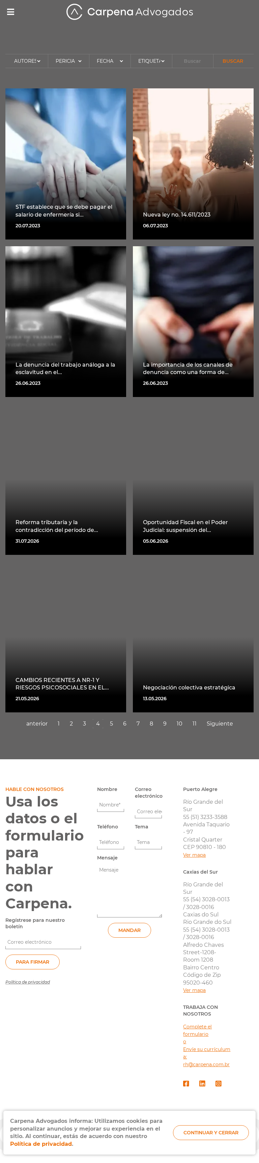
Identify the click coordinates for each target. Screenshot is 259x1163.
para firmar (32, 962)
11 (195, 723)
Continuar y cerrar (210, 1133)
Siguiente (220, 723)
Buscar (233, 61)
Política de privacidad (27, 982)
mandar (129, 930)
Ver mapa (194, 855)
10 (179, 723)
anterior (37, 723)
